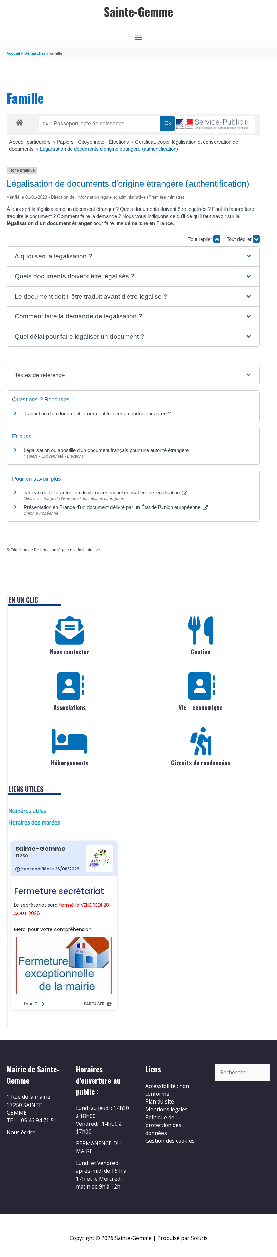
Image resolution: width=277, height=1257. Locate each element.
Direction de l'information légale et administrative (55, 550)
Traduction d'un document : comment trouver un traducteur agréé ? (97, 413)
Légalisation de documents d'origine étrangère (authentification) (109, 149)
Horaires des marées (34, 822)
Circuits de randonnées (200, 762)
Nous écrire (21, 1132)
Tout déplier (240, 239)
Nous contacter (69, 651)
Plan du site (159, 1101)
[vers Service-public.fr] (212, 124)
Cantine (200, 651)
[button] (133, 257)
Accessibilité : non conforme (167, 1089)
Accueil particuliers (30, 142)
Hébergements (69, 762)
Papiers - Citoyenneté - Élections (93, 142)
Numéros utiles (27, 810)
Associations (69, 707)
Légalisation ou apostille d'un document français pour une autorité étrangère (106, 450)
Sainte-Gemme (138, 11)
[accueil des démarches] (19, 121)
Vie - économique (201, 707)
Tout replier (200, 239)
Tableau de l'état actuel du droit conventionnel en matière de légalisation (102, 492)
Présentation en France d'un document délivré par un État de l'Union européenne (113, 507)
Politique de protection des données (163, 1125)
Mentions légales (166, 1109)
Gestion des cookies (170, 1140)
